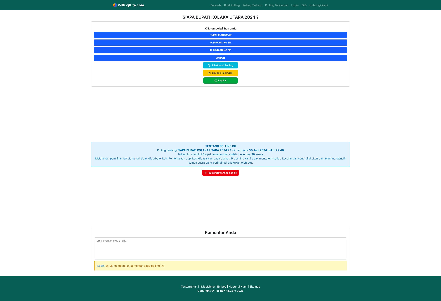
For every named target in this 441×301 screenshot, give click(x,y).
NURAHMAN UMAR (221, 34)
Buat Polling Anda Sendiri (222, 172)
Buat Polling (232, 5)
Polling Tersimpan (277, 5)
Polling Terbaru (252, 5)
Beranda (216, 5)
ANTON (220, 57)
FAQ (304, 5)
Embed (221, 286)
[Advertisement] (220, 113)
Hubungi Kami (318, 5)
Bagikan (222, 80)
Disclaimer (208, 286)
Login (295, 5)
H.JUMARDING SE (220, 50)
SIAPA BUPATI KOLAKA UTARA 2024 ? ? (205, 150)
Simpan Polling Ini (222, 72)
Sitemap (254, 286)
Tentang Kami (190, 286)
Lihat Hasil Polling (222, 65)
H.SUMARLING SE (220, 42)
